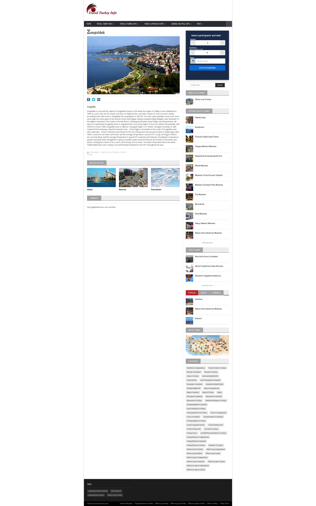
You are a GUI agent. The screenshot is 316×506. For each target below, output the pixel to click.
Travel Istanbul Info (215, 425)
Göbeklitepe (200, 117)
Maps (219, 392)
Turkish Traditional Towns (207, 137)
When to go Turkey (203, 99)
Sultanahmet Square (96, 495)
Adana (90, 189)
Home (89, 23)
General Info (192, 380)
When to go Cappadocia (216, 449)
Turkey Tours (192, 433)
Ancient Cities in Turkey (217, 368)
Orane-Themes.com (101, 504)
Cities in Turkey (192, 376)
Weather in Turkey (216, 445)
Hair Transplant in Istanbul (210, 380)
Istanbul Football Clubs (214, 384)
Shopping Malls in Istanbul (197, 404)
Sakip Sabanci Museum (205, 223)
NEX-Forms (203, 73)
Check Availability (207, 68)
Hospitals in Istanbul (194, 384)
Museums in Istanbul (214, 396)
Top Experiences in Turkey (197, 413)
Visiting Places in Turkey (196, 445)
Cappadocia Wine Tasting (97, 491)
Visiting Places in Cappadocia (198, 437)
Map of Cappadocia (211, 388)
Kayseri (198, 318)
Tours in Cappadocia (218, 413)
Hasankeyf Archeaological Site (208, 156)
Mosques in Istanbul (194, 396)
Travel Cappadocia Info (195, 425)
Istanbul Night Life (193, 388)
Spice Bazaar (116, 491)
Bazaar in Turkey (211, 372)
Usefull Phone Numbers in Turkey (213, 433)
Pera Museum (201, 213)
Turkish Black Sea (94, 145)
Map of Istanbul (193, 392)
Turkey (156, 111)
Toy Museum (200, 194)
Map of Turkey (208, 392)
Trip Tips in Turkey (211, 429)
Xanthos (198, 299)
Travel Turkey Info (194, 429)
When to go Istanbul (194, 453)
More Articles (207, 243)
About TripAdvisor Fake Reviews (209, 266)
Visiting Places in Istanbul (196, 441)
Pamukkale (156, 189)
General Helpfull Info (210, 376)
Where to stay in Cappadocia (198, 465)
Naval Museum (201, 165)
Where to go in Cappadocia (197, 457)
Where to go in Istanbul (195, 461)
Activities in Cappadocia (196, 368)
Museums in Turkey (194, 400)
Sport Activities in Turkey (196, 408)
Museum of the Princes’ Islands (208, 175)
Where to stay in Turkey (196, 470)
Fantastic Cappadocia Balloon (208, 276)
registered (95, 207)
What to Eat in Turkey (195, 449)
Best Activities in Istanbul (206, 256)
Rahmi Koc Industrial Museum (208, 233)
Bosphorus (199, 127)
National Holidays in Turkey (216, 400)
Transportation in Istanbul (213, 417)
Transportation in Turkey (196, 421)
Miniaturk (199, 204)
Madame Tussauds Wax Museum (209, 185)
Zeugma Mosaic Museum (206, 146)
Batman (122, 189)
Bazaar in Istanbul (194, 372)
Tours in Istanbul (193, 417)
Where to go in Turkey (110, 152)
